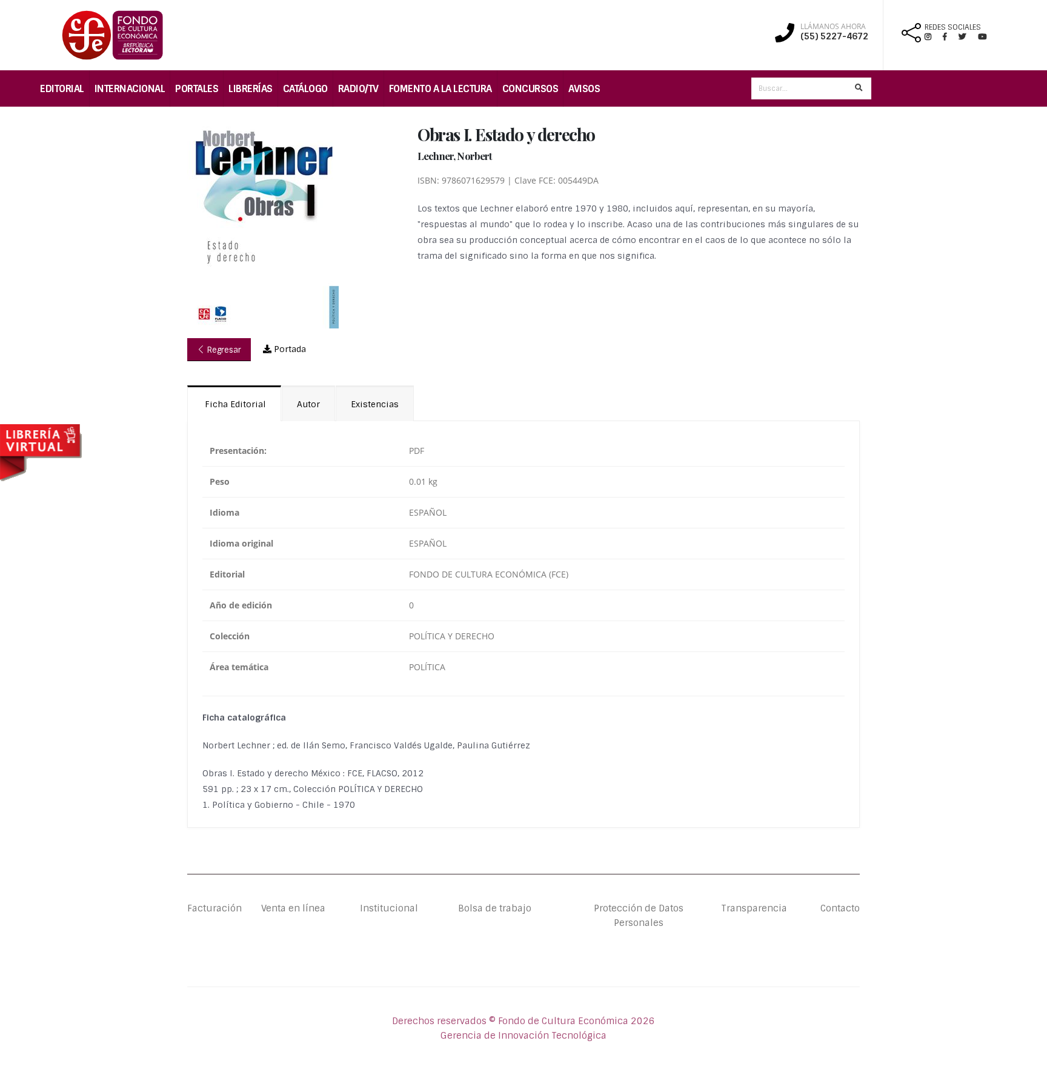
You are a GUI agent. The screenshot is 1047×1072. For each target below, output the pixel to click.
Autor (308, 404)
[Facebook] (950, 37)
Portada (288, 349)
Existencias (375, 404)
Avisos (584, 88)
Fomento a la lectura (440, 88)
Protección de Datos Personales (638, 915)
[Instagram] (933, 37)
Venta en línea (293, 908)
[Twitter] (968, 37)
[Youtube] (982, 37)
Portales (196, 88)
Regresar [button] (223, 350)
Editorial (62, 88)
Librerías (250, 88)
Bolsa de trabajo (494, 908)
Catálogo (305, 88)
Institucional (379, 908)
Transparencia (754, 908)
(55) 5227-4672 (834, 36)
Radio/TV (358, 88)
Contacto (840, 908)
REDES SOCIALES (953, 27)
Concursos (530, 88)
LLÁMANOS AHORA (833, 26)
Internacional (130, 88)
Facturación (214, 908)
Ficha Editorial (234, 404)
